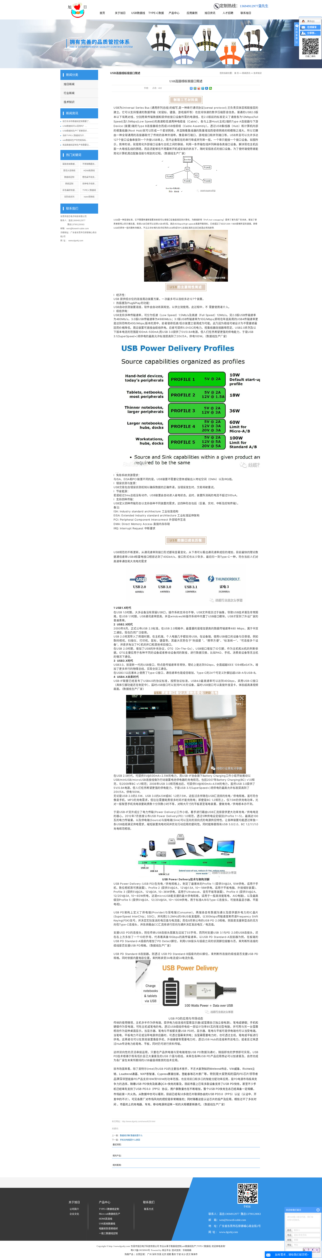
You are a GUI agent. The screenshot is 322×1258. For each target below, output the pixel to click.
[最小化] (318, 1210)
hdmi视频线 (89, 197)
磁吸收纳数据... (69, 164)
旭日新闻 (69, 84)
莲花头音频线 (69, 170)
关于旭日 (120, 13)
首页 (102, 13)
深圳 (154, 1254)
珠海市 (194, 1254)
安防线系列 (69, 197)
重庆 (174, 1254)
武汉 (188, 1254)
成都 (169, 1254)
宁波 (178, 1254)
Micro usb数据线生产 (109, 1214)
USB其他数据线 (107, 1223)
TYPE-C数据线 (156, 15)
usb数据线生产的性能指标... (75, 140)
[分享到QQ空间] (195, 88)
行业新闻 (69, 93)
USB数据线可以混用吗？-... (75, 126)
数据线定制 (69, 177)
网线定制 (69, 184)
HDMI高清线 (89, 170)
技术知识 (69, 102)
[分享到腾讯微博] (202, 88)
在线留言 (312, 27)
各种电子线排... (89, 184)
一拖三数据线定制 (108, 1233)
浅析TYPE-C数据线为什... (74, 135)
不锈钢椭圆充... (89, 164)
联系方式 (148, 1209)
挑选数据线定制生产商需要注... (76, 145)
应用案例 (192, 13)
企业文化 (74, 1214)
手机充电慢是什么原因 (130, 1140)
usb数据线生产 (189, 1246)
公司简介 (74, 1209)
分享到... (311, 33)
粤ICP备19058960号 (140, 1250)
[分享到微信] (210, 88)
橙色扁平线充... (89, 177)
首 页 (236, 73)
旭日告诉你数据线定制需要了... (76, 121)
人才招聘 (228, 13)
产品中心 (174, 13)
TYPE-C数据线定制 (109, 1209)
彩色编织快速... (69, 190)
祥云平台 (166, 1250)
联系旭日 (245, 13)
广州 (149, 1254)
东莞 (159, 1254)
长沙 (183, 1254)
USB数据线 (138, 13)
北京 (164, 1254)
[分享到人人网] (206, 88)
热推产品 (129, 1254)
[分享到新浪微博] (199, 88)
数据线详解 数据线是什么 (131, 1135)
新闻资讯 (246, 73)
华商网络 (187, 1250)
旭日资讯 (210, 13)
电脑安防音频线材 (108, 1228)
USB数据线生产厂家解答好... (75, 131)
